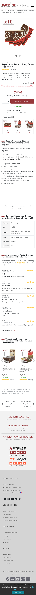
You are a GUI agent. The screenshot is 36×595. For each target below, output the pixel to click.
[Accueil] (2, 10)
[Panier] (28, 6)
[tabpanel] (18, 34)
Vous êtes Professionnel (10, 564)
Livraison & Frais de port (10, 520)
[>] (34, 360)
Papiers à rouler (22, 10)
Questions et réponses (10, 532)
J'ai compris (18, 592)
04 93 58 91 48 (9, 484)
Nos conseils (7, 539)
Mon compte (7, 514)
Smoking (5, 62)
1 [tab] (16, 56)
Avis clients (6, 542)
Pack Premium (8, 560)
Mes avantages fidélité (10, 517)
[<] (2, 360)
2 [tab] (20, 56)
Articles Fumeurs (10, 10)
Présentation (7, 554)
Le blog (5, 536)
